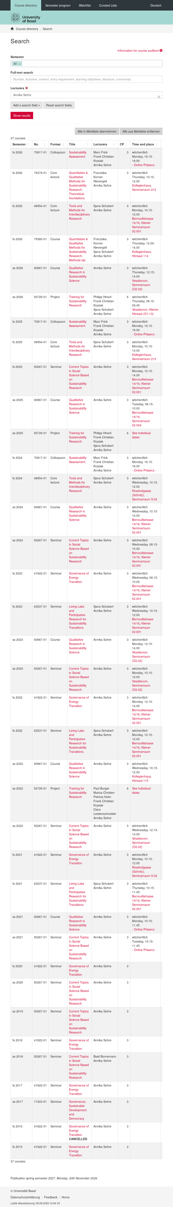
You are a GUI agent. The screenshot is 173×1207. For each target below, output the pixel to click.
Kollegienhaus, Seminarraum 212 (144, 187)
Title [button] (72, 144)
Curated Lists (108, 5)
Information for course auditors (138, 50)
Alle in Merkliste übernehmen (97, 131)
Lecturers (18, 88)
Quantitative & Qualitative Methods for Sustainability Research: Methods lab (78, 249)
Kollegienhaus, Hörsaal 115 (142, 778)
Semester (17, 57)
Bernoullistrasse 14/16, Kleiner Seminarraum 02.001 (142, 224)
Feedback (50, 1197)
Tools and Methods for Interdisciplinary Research (79, 212)
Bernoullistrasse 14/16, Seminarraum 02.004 (142, 418)
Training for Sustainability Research (77, 301)
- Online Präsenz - (144, 165)
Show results (21, 115)
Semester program (57, 5)
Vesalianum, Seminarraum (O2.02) (141, 284)
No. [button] (36, 144)
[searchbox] (24, 64)
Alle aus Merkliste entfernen (141, 131)
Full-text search (22, 72)
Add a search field (25, 105)
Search (47, 29)
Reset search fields (59, 105)
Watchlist (85, 5)
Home (66, 1197)
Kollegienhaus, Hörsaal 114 (142, 253)
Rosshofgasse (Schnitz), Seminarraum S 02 (144, 495)
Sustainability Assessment (77, 154)
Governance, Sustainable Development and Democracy (78, 1109)
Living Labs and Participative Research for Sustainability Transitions (77, 617)
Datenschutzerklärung (25, 1197)
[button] (19, 144)
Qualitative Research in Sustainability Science (77, 274)
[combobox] (86, 63)
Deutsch (155, 5)
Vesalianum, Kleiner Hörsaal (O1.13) (145, 311)
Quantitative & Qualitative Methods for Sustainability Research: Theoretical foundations (78, 185)
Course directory (26, 5)
